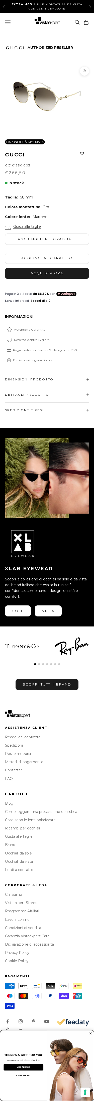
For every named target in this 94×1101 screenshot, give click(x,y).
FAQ (9, 778)
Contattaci (14, 770)
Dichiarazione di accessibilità (29, 944)
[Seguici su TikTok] (7, 1029)
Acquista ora (47, 273)
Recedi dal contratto (23, 737)
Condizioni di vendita (23, 928)
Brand (10, 844)
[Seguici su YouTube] (46, 1021)
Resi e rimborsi (18, 753)
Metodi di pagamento (24, 762)
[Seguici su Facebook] (7, 1021)
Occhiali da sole (18, 853)
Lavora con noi (17, 919)
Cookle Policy (17, 961)
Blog (9, 803)
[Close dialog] (90, 1033)
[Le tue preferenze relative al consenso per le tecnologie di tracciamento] (85, 1092)
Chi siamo (13, 894)
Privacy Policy (17, 952)
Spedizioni (14, 745)
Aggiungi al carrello (47, 258)
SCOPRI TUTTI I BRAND (47, 684)
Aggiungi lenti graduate (47, 239)
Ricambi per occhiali (22, 828)
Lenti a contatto (19, 869)
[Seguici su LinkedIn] (20, 1029)
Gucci (15, 155)
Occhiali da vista (19, 861)
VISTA (48, 611)
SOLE (18, 611)
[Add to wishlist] (82, 154)
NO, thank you (23, 1075)
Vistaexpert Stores (21, 903)
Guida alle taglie (27, 226)
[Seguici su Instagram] (20, 1021)
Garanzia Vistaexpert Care (27, 936)
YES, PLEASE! (23, 1067)
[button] (35, 664)
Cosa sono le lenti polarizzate (30, 820)
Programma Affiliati (22, 911)
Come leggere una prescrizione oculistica (41, 811)
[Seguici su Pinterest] (33, 1021)
